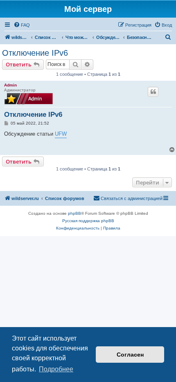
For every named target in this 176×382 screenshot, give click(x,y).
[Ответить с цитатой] (153, 92)
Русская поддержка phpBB (88, 220)
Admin (10, 85)
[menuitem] (22, 25)
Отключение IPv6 (35, 52)
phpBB (74, 213)
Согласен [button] (130, 354)
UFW (61, 134)
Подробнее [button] (56, 369)
